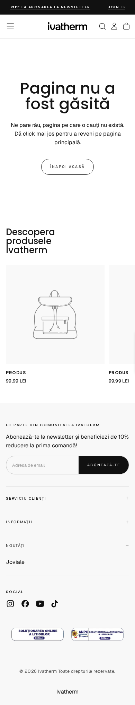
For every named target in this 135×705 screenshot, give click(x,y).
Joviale (15, 562)
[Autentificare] (114, 26)
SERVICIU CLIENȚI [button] (26, 498)
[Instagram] (10, 603)
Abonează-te (103, 465)
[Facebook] (25, 603)
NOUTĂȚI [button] (15, 545)
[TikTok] (54, 603)
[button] (10, 26)
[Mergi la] (55, 314)
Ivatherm (67, 691)
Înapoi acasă (67, 166)
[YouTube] (40, 603)
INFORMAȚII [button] (19, 521)
